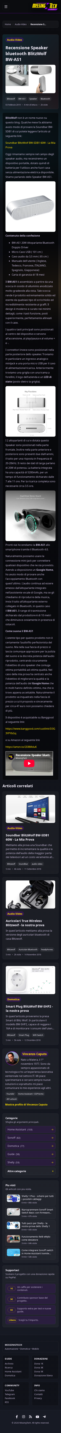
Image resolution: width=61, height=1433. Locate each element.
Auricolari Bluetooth (28, 949)
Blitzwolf (11, 98)
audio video (37, 864)
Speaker (33, 98)
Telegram (10, 1394)
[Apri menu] (6, 6)
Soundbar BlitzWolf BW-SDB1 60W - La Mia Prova (27, 837)
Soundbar (23, 864)
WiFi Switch (38, 1035)
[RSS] (30, 1416)
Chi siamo (39, 1390)
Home (8, 24)
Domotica (10, 1375)
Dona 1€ (38, 1363)
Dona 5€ (38, 1371)
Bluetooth (45, 98)
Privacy (38, 1398)
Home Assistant (13, 1371)
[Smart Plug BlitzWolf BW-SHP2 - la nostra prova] (30, 980)
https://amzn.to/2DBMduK (21, 747)
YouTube (9, 1390)
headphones (47, 949)
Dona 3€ (38, 1367)
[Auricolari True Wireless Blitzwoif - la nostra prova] (30, 894)
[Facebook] (16, 1416)
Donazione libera (43, 1375)
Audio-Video (21, 24)
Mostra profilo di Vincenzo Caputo (26, 1104)
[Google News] (23, 1416)
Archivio (9, 1363)
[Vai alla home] (45, 6)
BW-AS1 (22, 98)
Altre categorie (17, 1171)
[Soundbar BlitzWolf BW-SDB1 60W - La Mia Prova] (30, 809)
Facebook (10, 1398)
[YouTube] (37, 1416)
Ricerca (9, 1367)
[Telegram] (44, 1416)
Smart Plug (24, 1035)
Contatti (38, 1394)
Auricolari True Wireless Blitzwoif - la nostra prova (25, 923)
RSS (7, 1402)
